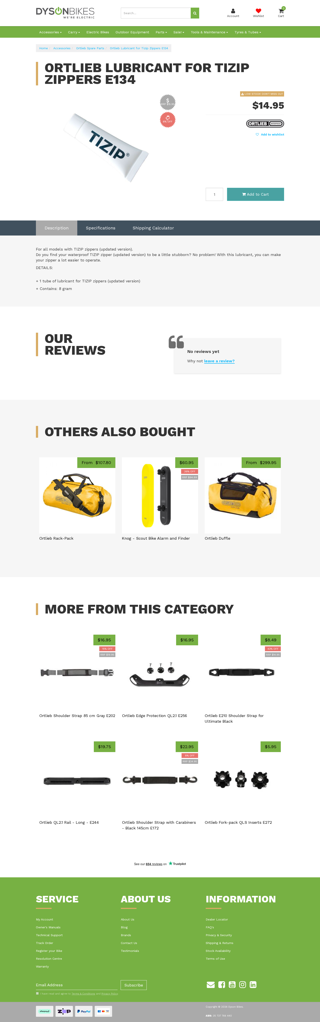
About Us (127, 919)
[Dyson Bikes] (65, 13)
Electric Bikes (97, 32)
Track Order (44, 943)
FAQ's (210, 927)
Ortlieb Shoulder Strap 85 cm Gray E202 (77, 715)
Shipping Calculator (153, 228)
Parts (160, 32)
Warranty (42, 966)
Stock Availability (218, 951)
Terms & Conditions (83, 993)
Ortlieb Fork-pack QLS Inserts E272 (238, 822)
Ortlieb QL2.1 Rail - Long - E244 (69, 822)
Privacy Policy (109, 993)
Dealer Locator (217, 919)
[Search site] (195, 13)
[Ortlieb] (265, 123)
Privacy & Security (219, 935)
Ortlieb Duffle (217, 538)
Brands (126, 935)
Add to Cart (258, 194)
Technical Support (49, 935)
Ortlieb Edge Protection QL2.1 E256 (154, 715)
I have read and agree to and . (79, 993)
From (96, 462)
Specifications (100, 228)
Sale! (178, 32)
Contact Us (129, 943)
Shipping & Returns (219, 943)
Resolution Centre (49, 958)
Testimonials (130, 951)
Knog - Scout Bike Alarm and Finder (156, 538)
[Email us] (211, 984)
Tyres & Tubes (246, 32)
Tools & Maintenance (208, 32)
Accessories (49, 32)
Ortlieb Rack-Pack (56, 538)
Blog (124, 927)
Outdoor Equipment (132, 32)
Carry (73, 32)
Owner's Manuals (48, 927)
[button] (270, 134)
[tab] (56, 228)
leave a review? (219, 361)
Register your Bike (49, 951)
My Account (44, 919)
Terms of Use (215, 958)
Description (57, 228)
